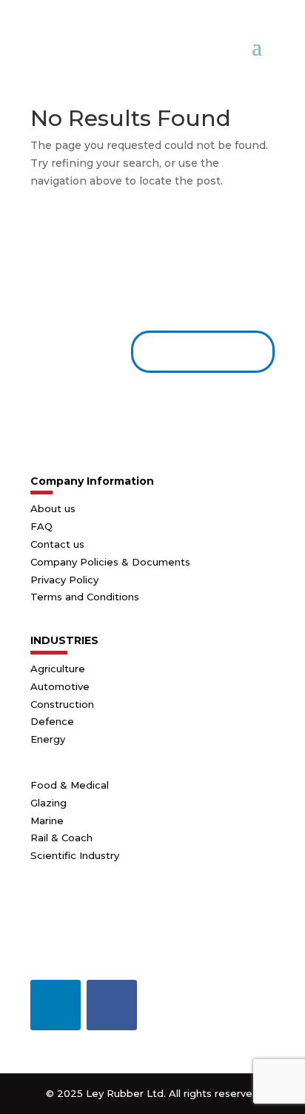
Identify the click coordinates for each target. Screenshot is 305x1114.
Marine (47, 820)
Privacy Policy (64, 580)
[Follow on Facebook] (112, 1005)
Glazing (48, 803)
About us (53, 508)
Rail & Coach (61, 837)
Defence (52, 721)
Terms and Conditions (84, 597)
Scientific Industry (74, 855)
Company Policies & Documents (110, 562)
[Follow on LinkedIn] (55, 1005)
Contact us (197, 351)
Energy (47, 739)
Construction (62, 704)
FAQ (41, 526)
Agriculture (57, 668)
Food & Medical (69, 785)
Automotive (60, 686)
